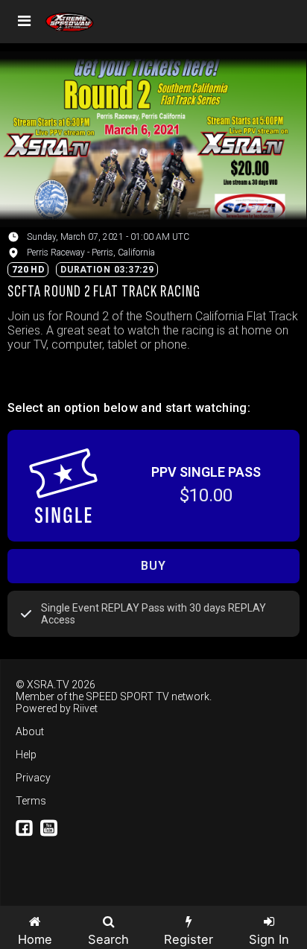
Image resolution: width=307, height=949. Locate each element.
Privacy (33, 778)
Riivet (85, 708)
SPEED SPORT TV (127, 696)
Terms (31, 801)
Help (26, 755)
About (30, 731)
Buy (153, 566)
